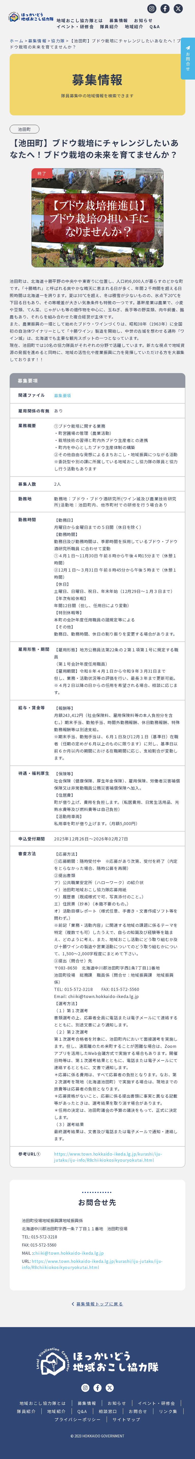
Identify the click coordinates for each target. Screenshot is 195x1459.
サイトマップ (126, 1419)
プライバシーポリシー (77, 1419)
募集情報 (118, 20)
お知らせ (143, 20)
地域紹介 (134, 26)
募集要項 (62, 395)
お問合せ (188, 61)
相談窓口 (108, 1411)
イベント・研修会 (75, 26)
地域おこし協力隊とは (80, 20)
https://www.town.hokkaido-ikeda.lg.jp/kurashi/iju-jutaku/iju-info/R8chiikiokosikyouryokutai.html (108, 1157)
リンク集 (168, 1411)
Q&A (155, 26)
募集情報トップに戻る (99, 1304)
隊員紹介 (109, 26)
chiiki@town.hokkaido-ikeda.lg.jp (68, 1253)
